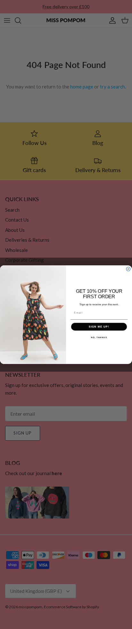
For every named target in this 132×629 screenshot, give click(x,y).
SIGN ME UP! (99, 326)
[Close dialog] (128, 269)
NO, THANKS (99, 337)
